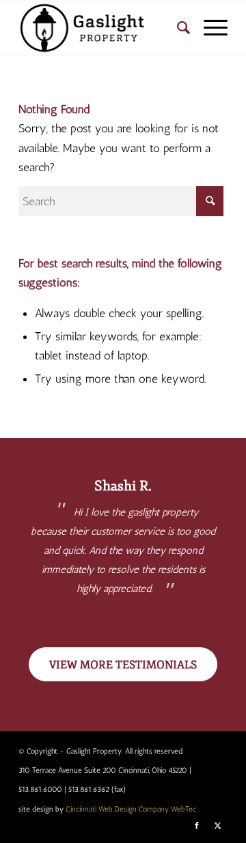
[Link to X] (217, 826)
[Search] (176, 28)
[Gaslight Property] (102, 28)
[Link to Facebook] (197, 826)
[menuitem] (176, 28)
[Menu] (209, 28)
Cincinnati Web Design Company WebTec (131, 809)
